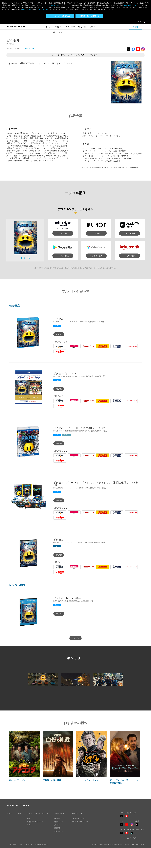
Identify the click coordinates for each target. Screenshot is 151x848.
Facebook (133, 50)
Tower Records (102, 402)
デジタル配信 (59, 55)
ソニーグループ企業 (42, 9)
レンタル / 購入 (63, 233)
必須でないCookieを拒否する (89, 16)
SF (33, 48)
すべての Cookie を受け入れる (60, 16)
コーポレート (55, 32)
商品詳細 (59, 334)
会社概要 (57, 818)
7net (126, 402)
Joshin (56, 462)
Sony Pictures (26, 9)
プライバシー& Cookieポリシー (51, 5)
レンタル (96, 233)
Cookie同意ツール (130, 5)
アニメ (93, 26)
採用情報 (57, 828)
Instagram (143, 50)
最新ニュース (58, 821)
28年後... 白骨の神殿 (52, 780)
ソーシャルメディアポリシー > (131, 838)
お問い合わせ (58, 831)
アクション (26, 48)
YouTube (138, 50)
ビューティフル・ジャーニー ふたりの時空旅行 (125, 781)
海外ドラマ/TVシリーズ (35, 821)
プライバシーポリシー (14, 844)
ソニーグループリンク (77, 818)
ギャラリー (94, 55)
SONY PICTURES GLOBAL (79, 821)
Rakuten (85, 402)
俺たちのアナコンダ (18, 780)
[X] (121, 824)
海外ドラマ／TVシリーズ (76, 26)
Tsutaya (113, 402)
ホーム (48, 26)
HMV (70, 402)
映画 (57, 26)
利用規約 (29, 844)
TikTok (137, 825)
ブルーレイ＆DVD (77, 55)
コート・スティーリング (87, 780)
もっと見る (75, 638)
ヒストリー (57, 825)
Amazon (56, 402)
